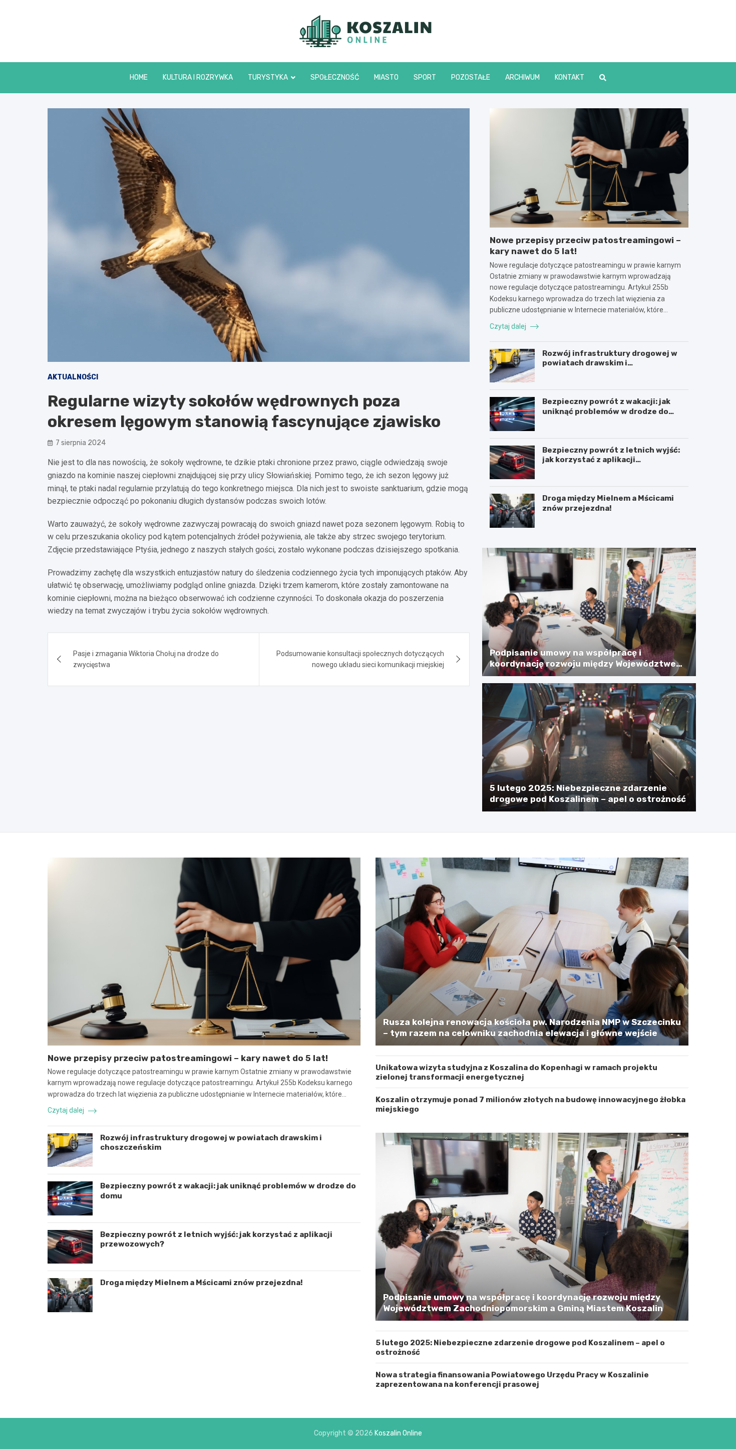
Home (139, 77)
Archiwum (522, 77)
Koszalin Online (398, 1433)
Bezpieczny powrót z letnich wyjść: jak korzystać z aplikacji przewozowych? (611, 460)
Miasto (386, 77)
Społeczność (334, 77)
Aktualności (73, 377)
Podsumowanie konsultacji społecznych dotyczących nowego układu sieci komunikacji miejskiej (360, 659)
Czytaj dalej (509, 326)
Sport (425, 77)
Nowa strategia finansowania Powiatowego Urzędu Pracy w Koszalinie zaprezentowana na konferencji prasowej (512, 1379)
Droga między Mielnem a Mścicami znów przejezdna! (608, 503)
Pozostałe (470, 77)
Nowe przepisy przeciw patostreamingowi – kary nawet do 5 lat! (188, 1058)
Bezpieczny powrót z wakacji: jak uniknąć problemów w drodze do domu (606, 411)
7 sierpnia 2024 (81, 443)
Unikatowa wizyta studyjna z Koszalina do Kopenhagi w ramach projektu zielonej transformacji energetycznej (516, 1072)
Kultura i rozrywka (198, 77)
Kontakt (569, 77)
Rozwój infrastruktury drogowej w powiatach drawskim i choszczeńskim (609, 363)
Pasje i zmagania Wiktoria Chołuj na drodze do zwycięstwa (146, 659)
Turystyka (268, 77)
